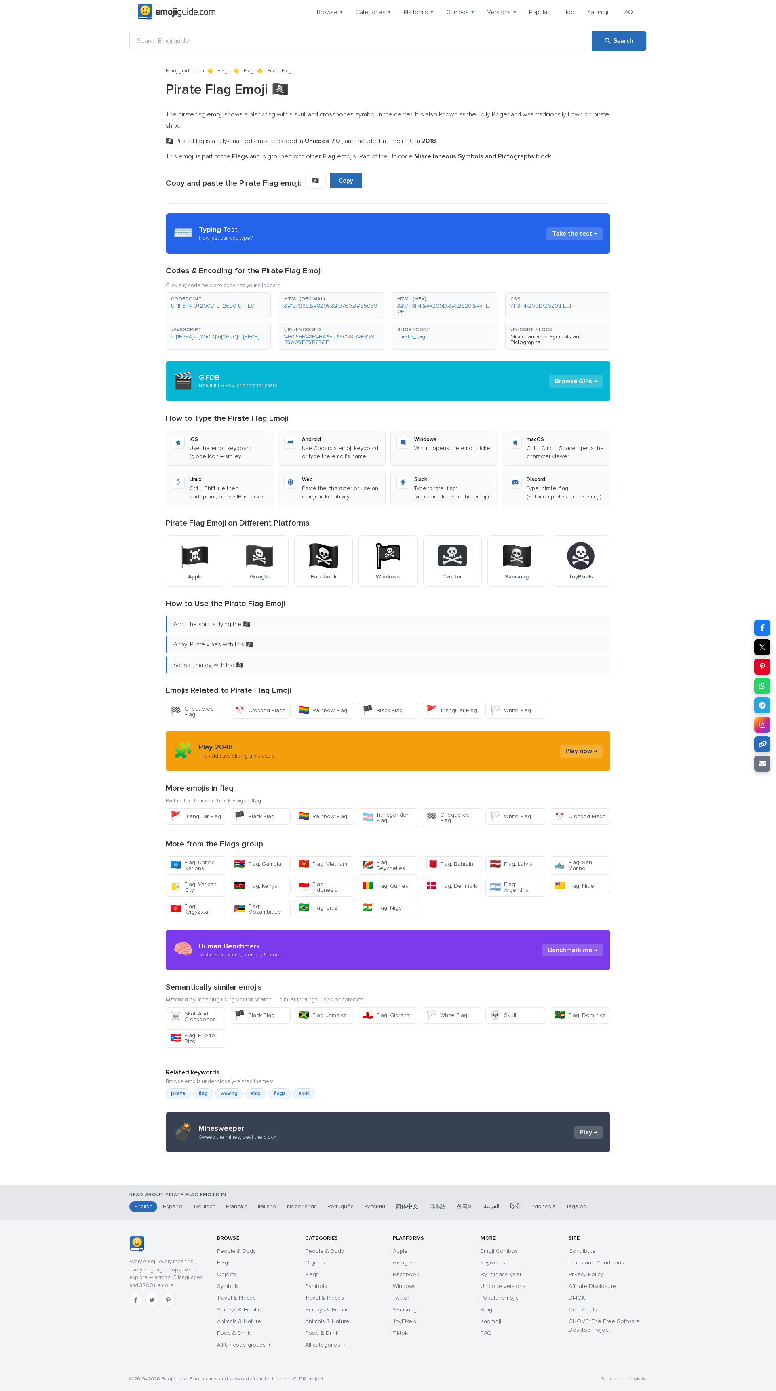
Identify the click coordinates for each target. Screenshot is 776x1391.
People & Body (236, 1250)
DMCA (577, 1297)
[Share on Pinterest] (762, 667)
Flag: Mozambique (257, 909)
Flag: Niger (383, 907)
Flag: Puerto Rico (192, 1038)
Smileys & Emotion (241, 1309)
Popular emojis (500, 1297)
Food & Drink (234, 1333)
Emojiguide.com (185, 71)
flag (203, 1093)
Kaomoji (597, 12)
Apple (400, 1250)
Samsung (405, 1309)
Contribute (582, 1250)
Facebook (406, 1274)
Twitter (401, 1297)
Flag (249, 71)
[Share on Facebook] (762, 628)
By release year (501, 1274)
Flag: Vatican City (193, 887)
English (143, 1206)
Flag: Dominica (580, 1015)
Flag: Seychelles (383, 865)
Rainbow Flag (322, 710)
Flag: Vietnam (322, 864)
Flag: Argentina (509, 887)
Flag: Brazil (319, 907)
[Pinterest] (168, 1300)
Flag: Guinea (385, 885)
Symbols (228, 1286)
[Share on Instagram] (762, 725)
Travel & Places (236, 1297)
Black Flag (382, 710)
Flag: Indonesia (318, 887)
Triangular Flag (451, 710)
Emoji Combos (499, 1250)
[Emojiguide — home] (176, 12)
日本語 (437, 1206)
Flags (223, 71)
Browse (330, 12)
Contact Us (583, 1309)
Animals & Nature (239, 1321)
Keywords (493, 1262)
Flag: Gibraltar (386, 1015)
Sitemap (610, 1379)
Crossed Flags (259, 710)
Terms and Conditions (596, 1262)
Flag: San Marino (573, 865)
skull (304, 1093)
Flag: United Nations (192, 865)
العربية (492, 1206)
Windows (404, 1286)
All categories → (325, 1344)
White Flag (510, 710)
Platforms (418, 12)
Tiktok (400, 1333)
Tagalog (576, 1206)
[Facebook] (135, 1300)
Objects (227, 1274)
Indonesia (543, 1206)
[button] (218, 305)
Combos (460, 12)
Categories (373, 12)
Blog (568, 12)
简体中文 (407, 1206)
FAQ (627, 12)
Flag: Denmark (451, 885)
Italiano (267, 1206)
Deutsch (204, 1206)
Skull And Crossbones (193, 1016)
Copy (346, 180)
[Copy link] (762, 744)
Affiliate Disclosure (592, 1286)
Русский (374, 1206)
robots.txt (636, 1379)
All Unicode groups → (243, 1344)
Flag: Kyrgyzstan (190, 909)
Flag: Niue (574, 885)
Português (340, 1206)
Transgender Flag (385, 817)
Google (402, 1262)
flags (280, 1093)
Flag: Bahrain (449, 864)
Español (173, 1206)
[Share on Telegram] (762, 705)
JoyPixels (404, 1321)
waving (229, 1093)
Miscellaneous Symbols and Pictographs (546, 339)
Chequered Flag (192, 711)
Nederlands (302, 1206)
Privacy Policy (586, 1274)
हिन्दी (515, 1206)
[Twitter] (152, 1300)
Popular (539, 12)
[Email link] (762, 764)
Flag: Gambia (257, 864)
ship (256, 1093)
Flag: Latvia (511, 864)
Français (236, 1206)
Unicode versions (503, 1286)
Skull (503, 1015)
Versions (501, 12)
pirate (178, 1093)
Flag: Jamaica (322, 1015)
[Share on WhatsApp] (762, 686)
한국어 (464, 1206)
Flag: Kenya (256, 885)
